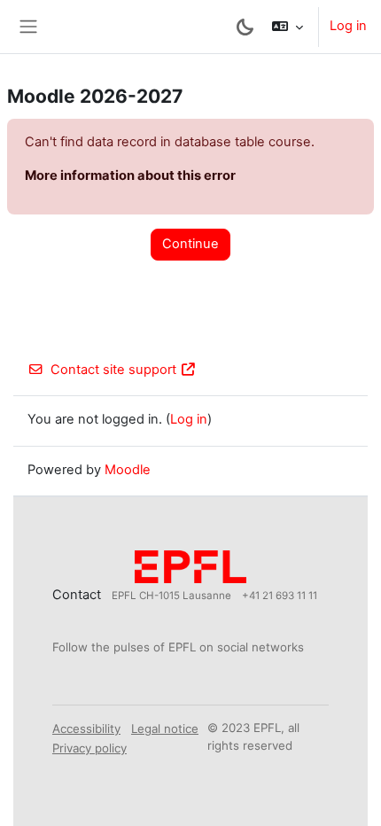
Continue (190, 244)
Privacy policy (89, 748)
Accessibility (86, 728)
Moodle (128, 470)
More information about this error (130, 175)
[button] (287, 26)
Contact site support (113, 370)
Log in (348, 26)
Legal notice (164, 728)
